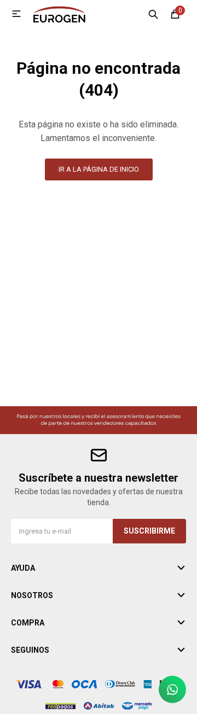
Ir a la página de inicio (99, 169)
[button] (153, 13)
